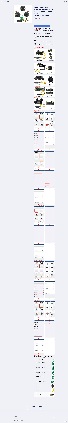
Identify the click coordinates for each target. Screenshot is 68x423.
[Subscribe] (40, 409)
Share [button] (35, 398)
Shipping (35, 18)
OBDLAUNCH (16, 420)
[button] (1, 1)
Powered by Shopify (20, 420)
